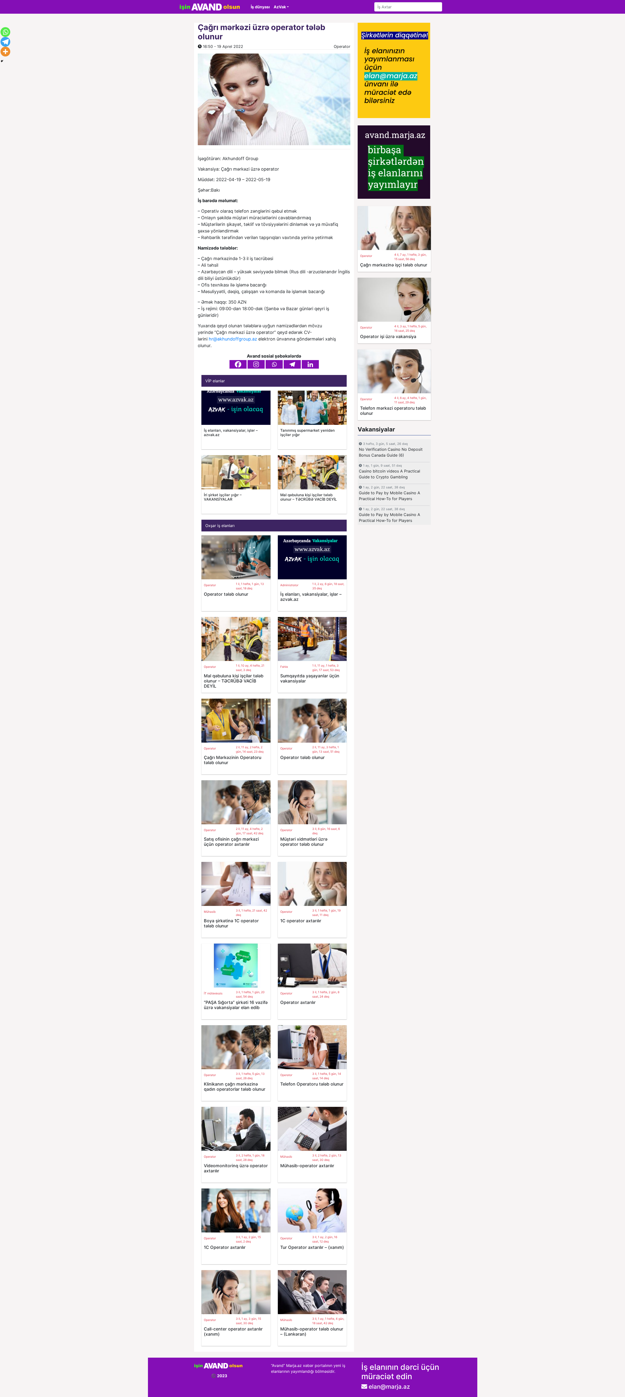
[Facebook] (238, 364)
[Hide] (2, 61)
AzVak (280, 6)
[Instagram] (256, 364)
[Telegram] (292, 364)
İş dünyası (260, 6)
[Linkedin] (310, 364)
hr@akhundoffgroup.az (233, 338)
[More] (5, 51)
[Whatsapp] (274, 364)
